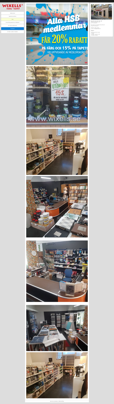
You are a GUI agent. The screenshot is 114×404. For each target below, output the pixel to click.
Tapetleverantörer (12, 16)
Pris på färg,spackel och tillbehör (12, 22)
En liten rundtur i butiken (12, 31)
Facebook (13, 28)
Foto (12, 19)
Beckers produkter (54, 401)
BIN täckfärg (61, 401)
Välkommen (12, 13)
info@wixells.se (97, 28)
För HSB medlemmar (12, 25)
